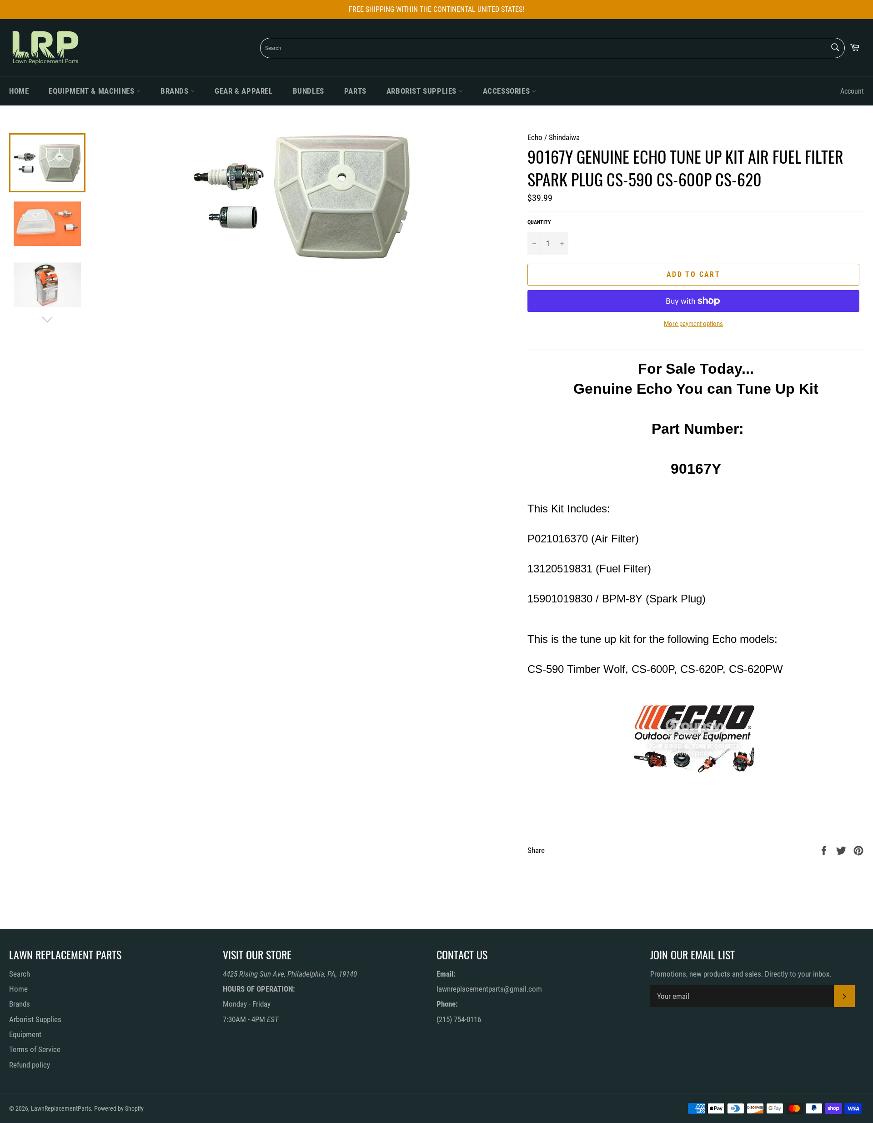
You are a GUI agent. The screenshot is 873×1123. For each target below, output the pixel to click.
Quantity (539, 222)
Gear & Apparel (243, 90)
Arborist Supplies (422, 90)
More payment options (693, 324)
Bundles (308, 90)
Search (19, 973)
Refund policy (29, 1064)
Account (852, 91)
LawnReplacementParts (61, 1108)
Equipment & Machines (92, 90)
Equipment (25, 1034)
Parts (355, 90)
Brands (176, 90)
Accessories (507, 90)
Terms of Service (34, 1049)
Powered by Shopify (119, 1108)
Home (19, 90)
